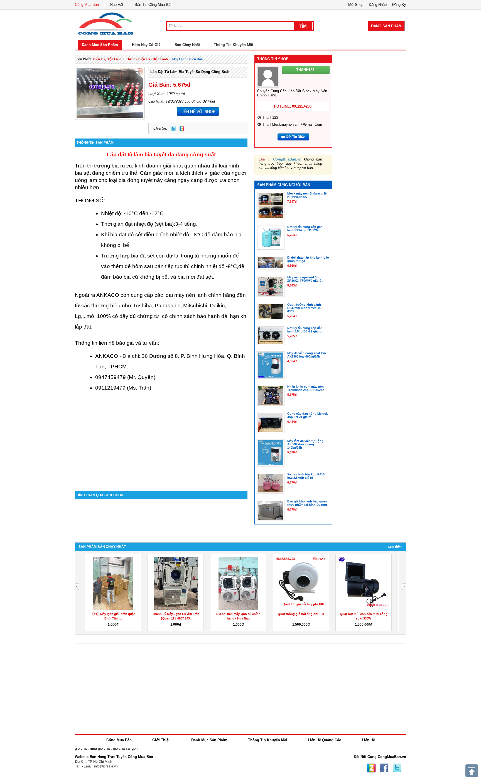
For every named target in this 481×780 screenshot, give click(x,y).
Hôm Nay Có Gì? (146, 45)
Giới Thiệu (161, 740)
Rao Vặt (116, 5)
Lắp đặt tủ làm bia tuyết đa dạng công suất (189, 72)
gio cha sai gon (125, 748)
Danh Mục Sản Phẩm (100, 45)
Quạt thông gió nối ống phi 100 (301, 614)
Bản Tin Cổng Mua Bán (153, 5)
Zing (182, 128)
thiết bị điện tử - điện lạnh (147, 59)
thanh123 (270, 117)
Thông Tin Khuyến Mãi (233, 45)
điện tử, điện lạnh (107, 59)
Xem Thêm (395, 546)
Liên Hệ (368, 740)
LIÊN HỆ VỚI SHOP (197, 111)
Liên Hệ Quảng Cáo (324, 740)
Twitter (173, 128)
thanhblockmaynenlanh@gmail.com (292, 124)
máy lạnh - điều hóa (187, 59)
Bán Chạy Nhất (187, 45)
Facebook (384, 768)
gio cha (81, 748)
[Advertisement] (161, 444)
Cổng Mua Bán (87, 5)
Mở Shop (355, 5)
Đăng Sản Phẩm (386, 26)
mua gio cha (100, 748)
